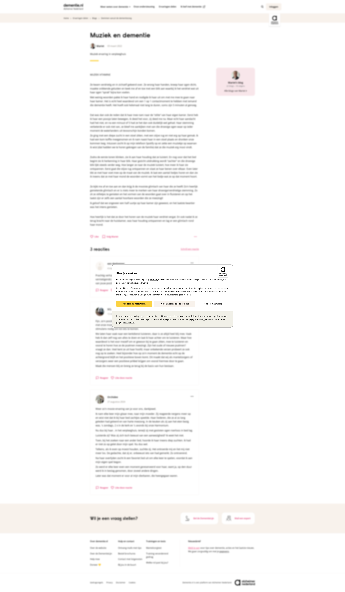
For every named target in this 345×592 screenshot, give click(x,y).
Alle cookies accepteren (134, 303)
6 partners (152, 279)
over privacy (128, 322)
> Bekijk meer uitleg (213, 303)
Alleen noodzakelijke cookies (175, 303)
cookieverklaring (131, 316)
